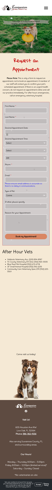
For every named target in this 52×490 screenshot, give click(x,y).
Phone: (8, 164)
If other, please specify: (15, 202)
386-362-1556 (29, 433)
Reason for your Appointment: (18, 213)
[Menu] (46, 7)
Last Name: (10, 117)
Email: (8, 175)
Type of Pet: (10, 191)
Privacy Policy (46, 484)
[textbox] (23, 143)
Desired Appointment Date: (16, 128)
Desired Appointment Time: (16, 139)
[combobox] (26, 143)
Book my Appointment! (26, 236)
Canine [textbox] (9, 195)
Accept (38, 484)
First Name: (10, 106)
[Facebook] (26, 411)
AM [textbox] (7, 158)
